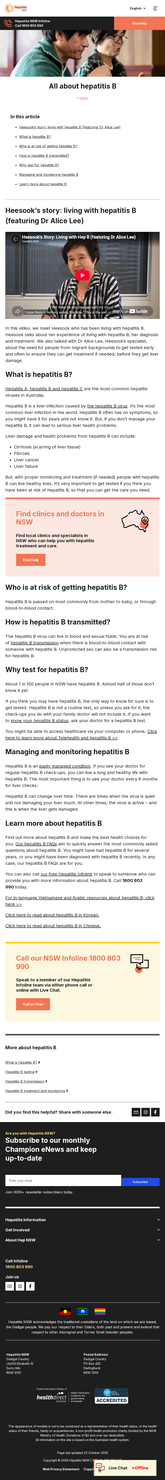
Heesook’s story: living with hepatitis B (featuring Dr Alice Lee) (70, 127)
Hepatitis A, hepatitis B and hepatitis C (44, 388)
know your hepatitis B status (39, 720)
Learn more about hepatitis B (43, 184)
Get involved (17, 1230)
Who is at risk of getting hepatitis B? (48, 146)
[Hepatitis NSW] (16, 8)
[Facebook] (30, 1286)
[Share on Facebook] (155, 1112)
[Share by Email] (136, 1112)
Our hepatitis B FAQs (36, 843)
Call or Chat (33, 1004)
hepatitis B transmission (35, 642)
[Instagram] (20, 1286)
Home (84, 98)
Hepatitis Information (25, 1220)
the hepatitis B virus (107, 406)
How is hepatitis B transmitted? (44, 155)
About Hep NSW (20, 1240)
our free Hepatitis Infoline (66, 874)
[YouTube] (9, 1286)
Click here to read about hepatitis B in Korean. (52, 915)
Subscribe (140, 1182)
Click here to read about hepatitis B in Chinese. (53, 925)
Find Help (140, 23)
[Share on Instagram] (145, 1112)
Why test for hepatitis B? (39, 165)
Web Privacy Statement (61, 1469)
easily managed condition (64, 766)
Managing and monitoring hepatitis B (48, 174)
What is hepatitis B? (35, 136)
